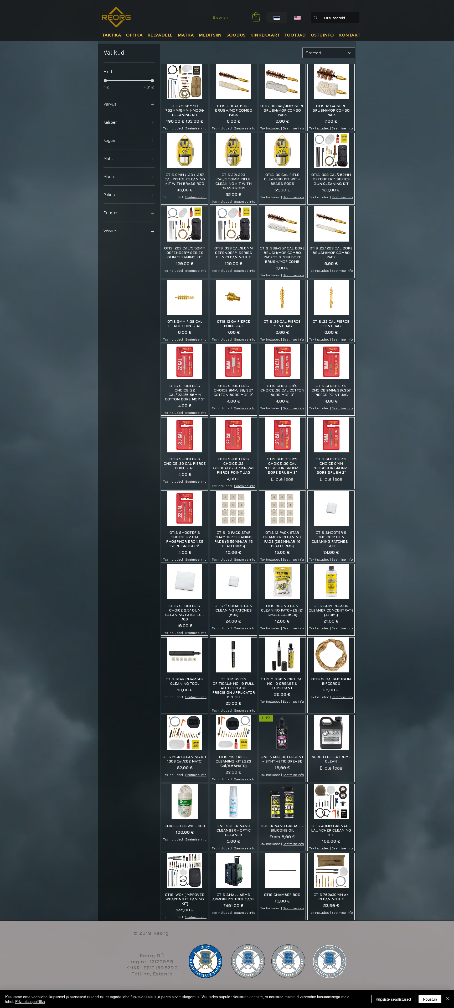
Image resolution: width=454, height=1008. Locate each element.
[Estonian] (276, 17)
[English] (297, 17)
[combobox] (328, 53)
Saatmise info (196, 128)
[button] (256, 17)
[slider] (105, 80)
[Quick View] (184, 81)
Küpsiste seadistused (393, 999)
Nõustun (430, 999)
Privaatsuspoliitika (30, 1001)
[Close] (448, 999)
